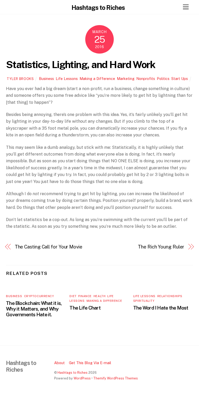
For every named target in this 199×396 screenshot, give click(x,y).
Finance (85, 296)
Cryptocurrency (39, 296)
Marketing (125, 78)
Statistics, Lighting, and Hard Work (80, 64)
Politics (163, 78)
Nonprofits (145, 78)
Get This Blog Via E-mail (90, 363)
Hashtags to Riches (73, 373)
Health (99, 296)
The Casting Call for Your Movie (48, 247)
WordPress (82, 378)
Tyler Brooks (20, 79)
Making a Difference (97, 78)
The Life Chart (84, 308)
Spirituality (144, 301)
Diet (72, 296)
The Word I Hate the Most (160, 308)
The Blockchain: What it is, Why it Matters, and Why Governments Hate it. (34, 308)
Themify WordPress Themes (115, 378)
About (59, 363)
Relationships (169, 296)
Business (46, 78)
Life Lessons (67, 78)
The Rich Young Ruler (161, 247)
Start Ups (179, 78)
